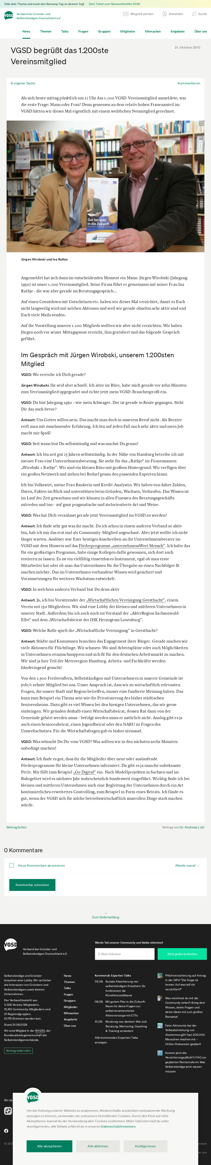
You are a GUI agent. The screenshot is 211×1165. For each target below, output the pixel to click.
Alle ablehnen (98, 1146)
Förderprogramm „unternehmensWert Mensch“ (122, 545)
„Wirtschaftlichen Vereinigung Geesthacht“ (125, 600)
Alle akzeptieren (49, 1146)
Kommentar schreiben (32, 885)
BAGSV (40, 1030)
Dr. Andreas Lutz (192, 827)
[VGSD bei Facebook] (5, 1132)
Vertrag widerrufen (18, 1050)
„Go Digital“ (84, 772)
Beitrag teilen (16, 827)
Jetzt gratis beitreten (182, 954)
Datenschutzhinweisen (118, 1126)
